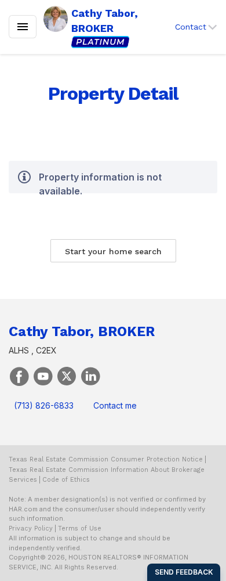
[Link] (43, 375)
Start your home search (113, 251)
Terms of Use (79, 528)
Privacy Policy (31, 528)
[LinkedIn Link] (90, 375)
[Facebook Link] (19, 375)
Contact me (115, 405)
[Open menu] (23, 26)
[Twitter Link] (66, 375)
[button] (196, 27)
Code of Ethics (66, 479)
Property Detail (113, 93)
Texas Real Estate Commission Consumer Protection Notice (106, 459)
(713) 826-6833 (44, 405)
